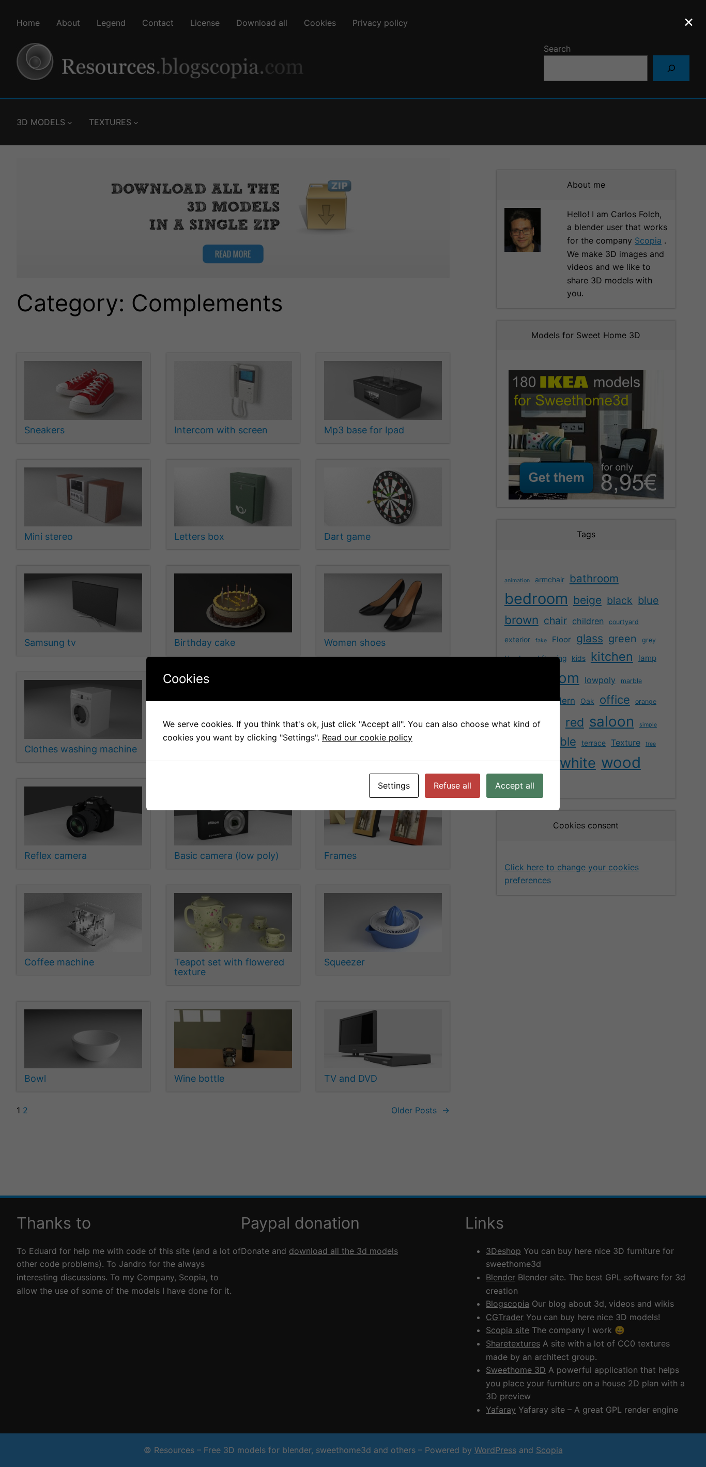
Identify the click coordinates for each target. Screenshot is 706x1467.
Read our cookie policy (367, 737)
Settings (394, 785)
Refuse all (452, 785)
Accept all (514, 785)
